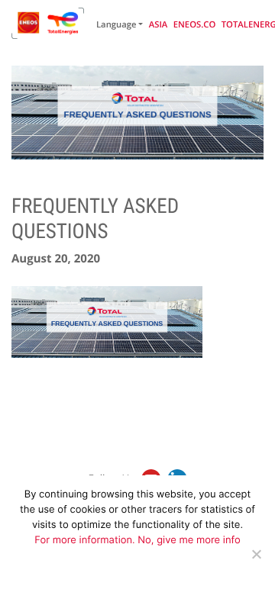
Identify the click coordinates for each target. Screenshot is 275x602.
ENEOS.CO (194, 25)
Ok (127, 584)
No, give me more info (189, 540)
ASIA (158, 25)
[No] (256, 554)
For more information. (86, 540)
